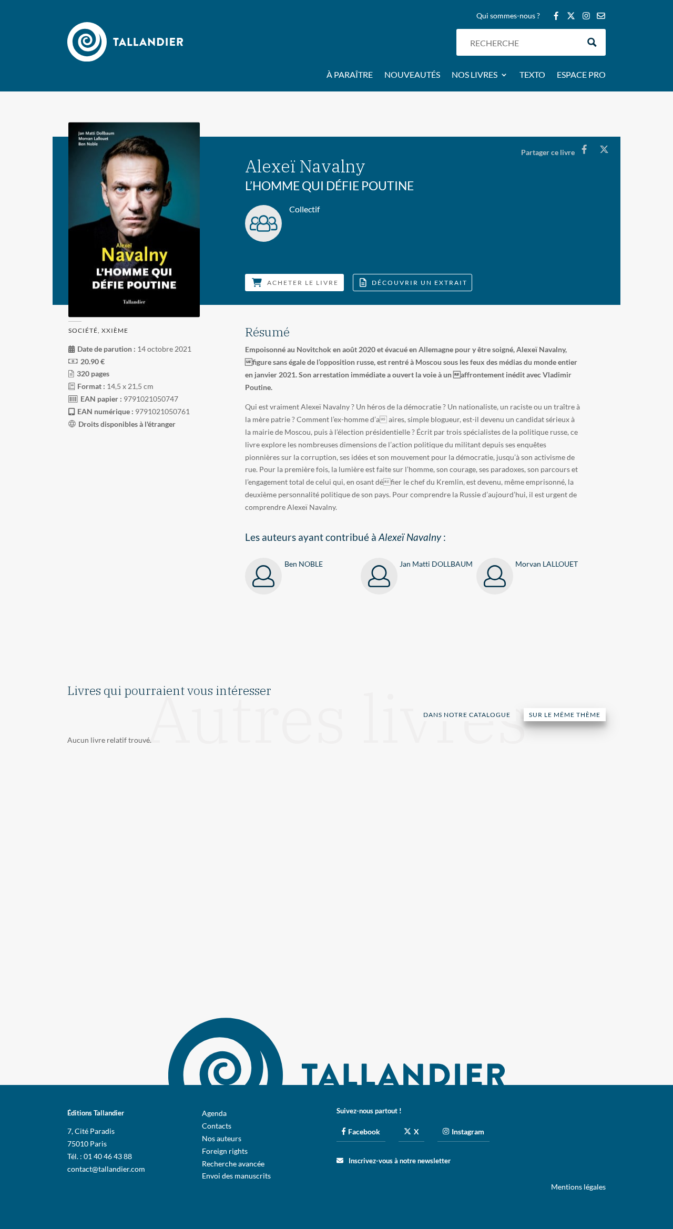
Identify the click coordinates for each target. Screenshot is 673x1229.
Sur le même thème (564, 715)
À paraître (350, 75)
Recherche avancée (233, 1163)
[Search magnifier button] (592, 42)
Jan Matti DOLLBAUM (436, 563)
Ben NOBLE (303, 563)
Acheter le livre (303, 282)
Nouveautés (412, 75)
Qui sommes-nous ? (508, 16)
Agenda (214, 1113)
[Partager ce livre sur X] (604, 149)
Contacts (216, 1125)
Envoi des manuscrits (236, 1175)
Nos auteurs (221, 1138)
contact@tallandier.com (106, 1168)
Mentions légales (578, 1186)
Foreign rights (225, 1150)
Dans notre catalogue (467, 715)
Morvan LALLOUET (546, 563)
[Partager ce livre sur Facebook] (584, 149)
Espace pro (581, 75)
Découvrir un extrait (419, 282)
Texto (532, 75)
